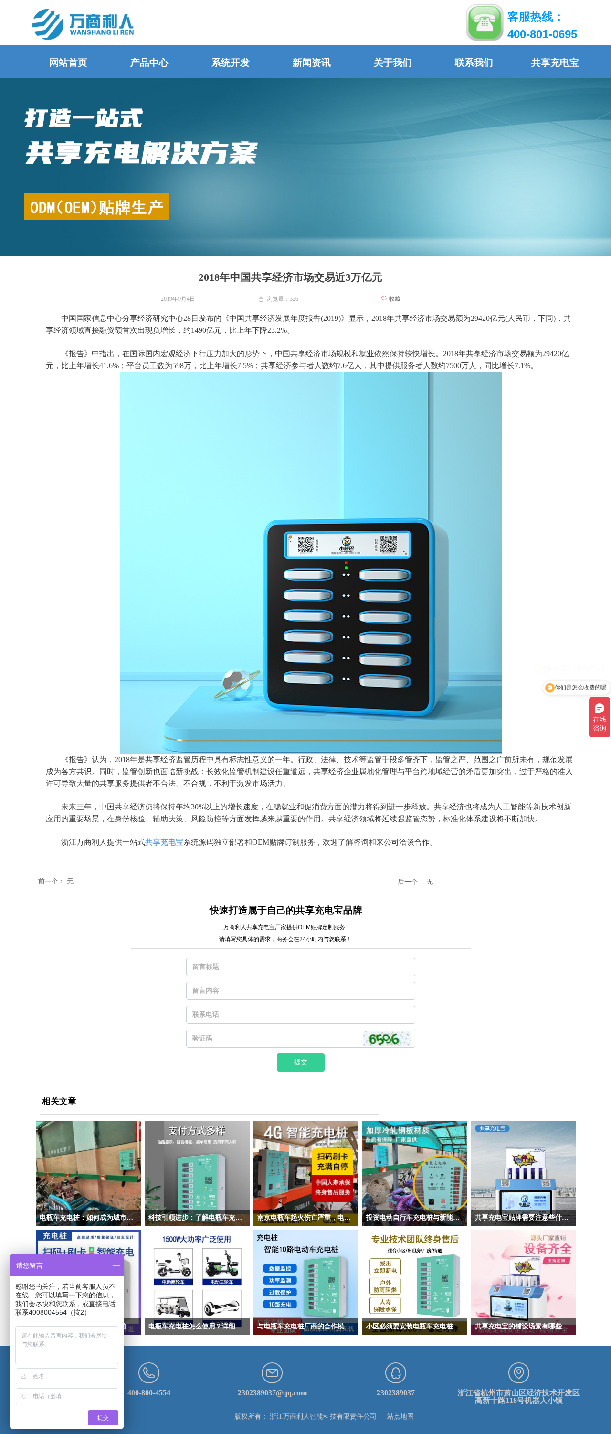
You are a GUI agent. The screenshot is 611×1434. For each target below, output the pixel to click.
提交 (300, 1062)
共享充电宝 (164, 842)
